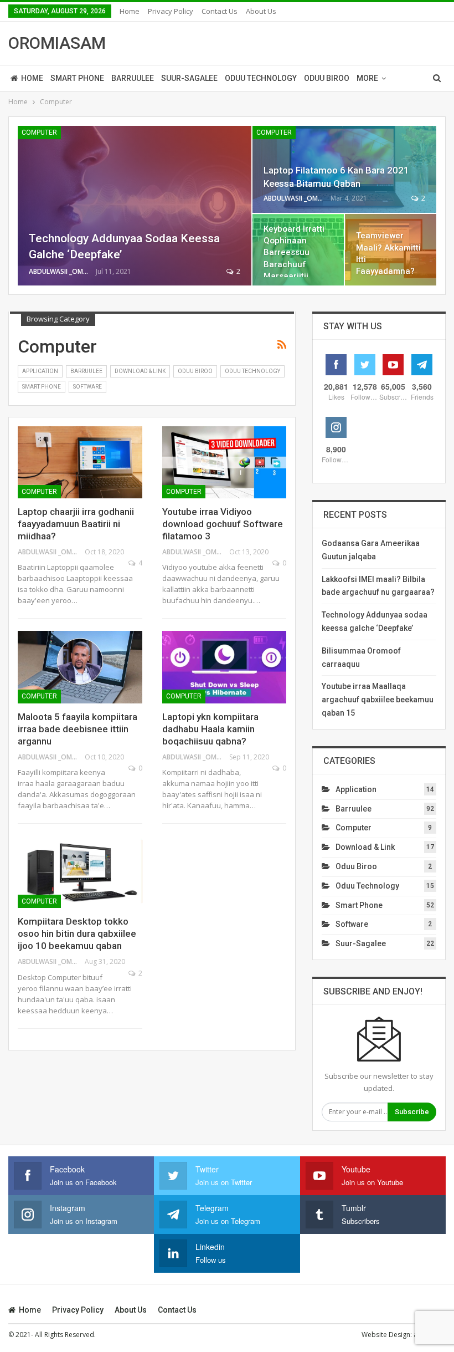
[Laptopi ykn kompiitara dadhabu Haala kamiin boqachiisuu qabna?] (224, 667)
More (367, 78)
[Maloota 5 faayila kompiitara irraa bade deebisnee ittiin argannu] (80, 667)
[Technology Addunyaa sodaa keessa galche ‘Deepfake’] (134, 205)
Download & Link (140, 371)
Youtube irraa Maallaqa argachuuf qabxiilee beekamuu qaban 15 (378, 699)
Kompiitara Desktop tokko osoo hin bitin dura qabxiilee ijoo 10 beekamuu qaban (77, 933)
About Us (261, 11)
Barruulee (132, 78)
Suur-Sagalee (189, 78)
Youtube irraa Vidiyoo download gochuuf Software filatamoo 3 (222, 524)
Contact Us (220, 11)
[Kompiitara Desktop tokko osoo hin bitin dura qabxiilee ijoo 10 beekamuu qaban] (80, 872)
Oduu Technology (261, 78)
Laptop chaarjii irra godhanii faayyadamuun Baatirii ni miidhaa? (76, 524)
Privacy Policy (170, 11)
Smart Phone (77, 78)
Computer (39, 132)
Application (40, 371)
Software (87, 387)
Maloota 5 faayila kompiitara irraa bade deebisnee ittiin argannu (77, 729)
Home (130, 11)
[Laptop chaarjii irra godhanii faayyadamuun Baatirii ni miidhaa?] (80, 462)
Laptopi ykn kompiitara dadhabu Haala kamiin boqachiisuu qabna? (210, 729)
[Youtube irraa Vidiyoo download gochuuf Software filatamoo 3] (224, 462)
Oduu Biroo (326, 78)
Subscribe (412, 1112)
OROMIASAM (57, 43)
